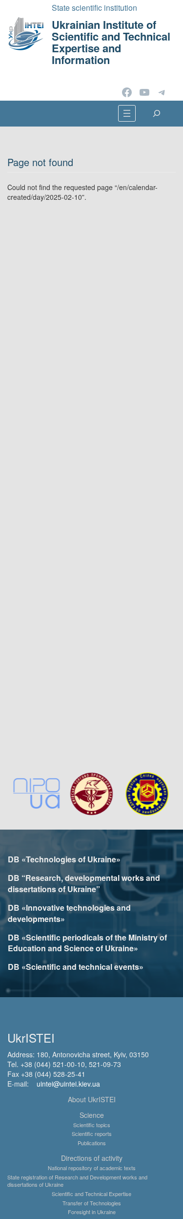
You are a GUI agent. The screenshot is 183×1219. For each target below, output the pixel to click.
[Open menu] (127, 113)
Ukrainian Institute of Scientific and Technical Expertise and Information (111, 42)
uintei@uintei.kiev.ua (68, 1084)
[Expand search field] (156, 113)
